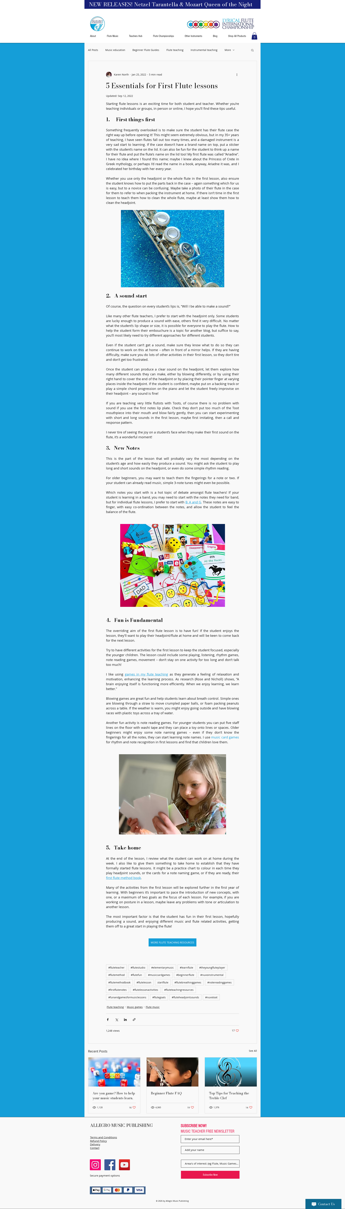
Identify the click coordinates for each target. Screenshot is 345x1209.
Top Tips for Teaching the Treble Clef (229, 1096)
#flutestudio (138, 967)
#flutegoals (159, 997)
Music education (115, 50)
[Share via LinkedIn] (125, 1019)
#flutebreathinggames (187, 982)
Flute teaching (174, 50)
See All (253, 1050)
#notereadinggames (219, 982)
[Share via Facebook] (107, 1019)
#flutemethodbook (119, 982)
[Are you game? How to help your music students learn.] (114, 1072)
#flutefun (136, 975)
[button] (254, 36)
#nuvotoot (211, 997)
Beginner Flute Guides (145, 50)
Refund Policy (98, 1141)
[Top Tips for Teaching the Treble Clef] (231, 1072)
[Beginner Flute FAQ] (173, 1072)
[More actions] (237, 74)
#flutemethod (116, 975)
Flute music (153, 1007)
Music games (135, 1007)
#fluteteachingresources (179, 989)
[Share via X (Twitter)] (116, 1019)
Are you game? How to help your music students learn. (114, 1096)
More (228, 50)
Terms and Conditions (103, 1137)
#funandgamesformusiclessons (127, 997)
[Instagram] (95, 1164)
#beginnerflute (185, 975)
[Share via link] (134, 1019)
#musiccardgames (159, 975)
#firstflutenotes (117, 989)
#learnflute (186, 967)
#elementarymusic (162, 967)
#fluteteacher (116, 967)
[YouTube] (124, 1164)
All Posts (93, 50)
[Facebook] (109, 1164)
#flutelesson (144, 982)
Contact (94, 1148)
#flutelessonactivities (145, 989)
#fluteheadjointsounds (185, 997)
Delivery (95, 1144)
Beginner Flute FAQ (166, 1093)
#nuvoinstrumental (212, 975)
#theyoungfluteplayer (212, 967)
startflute (162, 982)
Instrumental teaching (204, 50)
